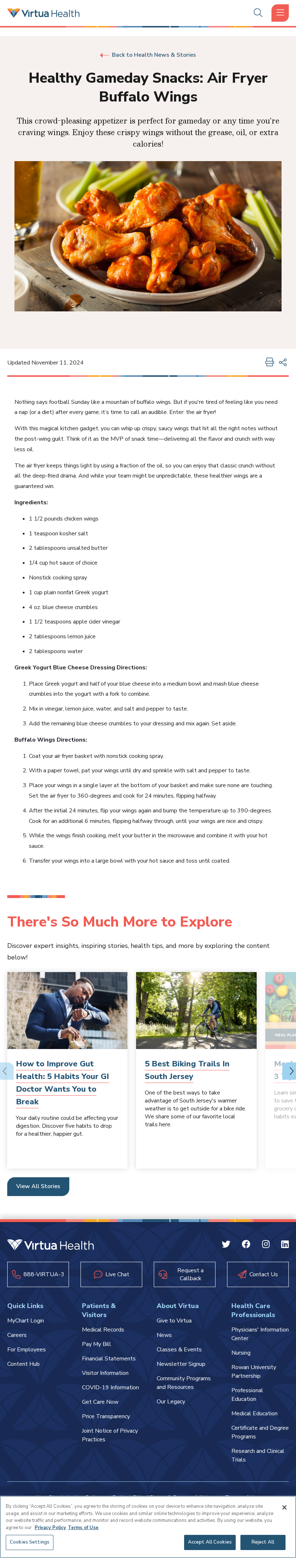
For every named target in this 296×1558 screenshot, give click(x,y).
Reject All (263, 1542)
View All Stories (38, 1186)
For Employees (26, 1350)
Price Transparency (106, 1416)
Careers (17, 1335)
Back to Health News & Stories (154, 55)
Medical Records (103, 1330)
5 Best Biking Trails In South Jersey (187, 1070)
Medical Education (254, 1413)
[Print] (269, 363)
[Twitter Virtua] (226, 1246)
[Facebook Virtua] (246, 1246)
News (164, 1335)
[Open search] (258, 13)
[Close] (284, 1507)
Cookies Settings (29, 1542)
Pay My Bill (96, 1344)
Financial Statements (109, 1359)
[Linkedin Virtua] (285, 1246)
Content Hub (23, 1364)
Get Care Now (100, 1402)
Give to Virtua (174, 1321)
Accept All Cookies (210, 1542)
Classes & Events (179, 1350)
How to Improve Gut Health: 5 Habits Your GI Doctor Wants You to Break (62, 1083)
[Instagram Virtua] (266, 1246)
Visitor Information (105, 1373)
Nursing (241, 1353)
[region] (148, 1527)
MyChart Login (25, 1321)
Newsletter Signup (181, 1364)
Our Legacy (171, 1402)
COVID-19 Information (110, 1387)
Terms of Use (83, 1527)
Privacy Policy (50, 1527)
